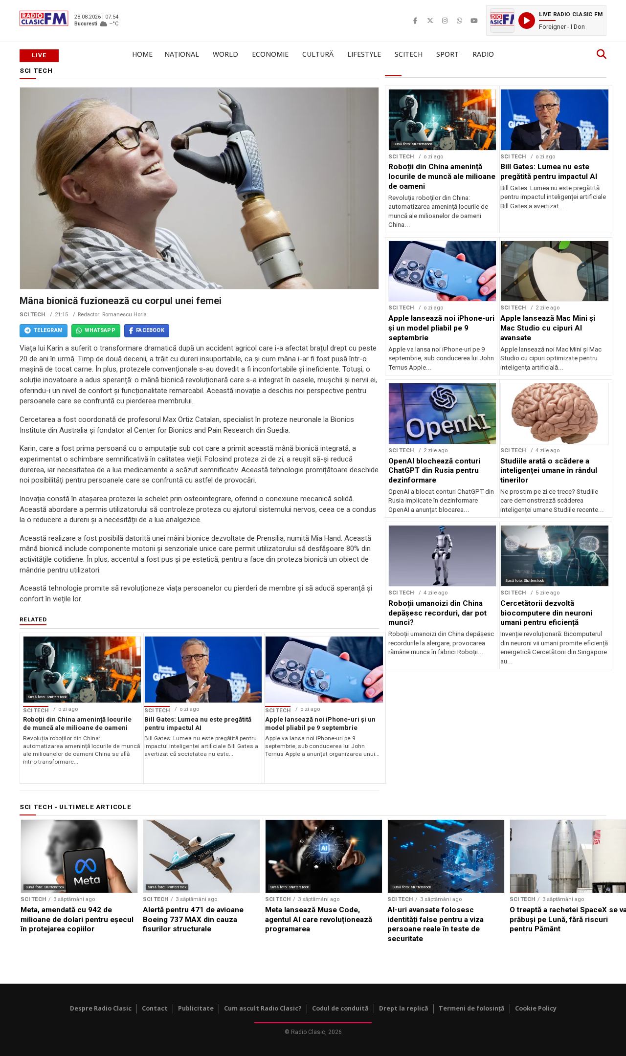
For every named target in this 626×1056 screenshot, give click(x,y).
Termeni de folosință (472, 1008)
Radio (483, 54)
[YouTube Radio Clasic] (474, 20)
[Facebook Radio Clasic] (415, 20)
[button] (546, 20)
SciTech (409, 54)
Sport (447, 54)
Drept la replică (403, 1008)
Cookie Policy (536, 1008)
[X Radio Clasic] (430, 20)
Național (181, 54)
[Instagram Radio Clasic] (444, 20)
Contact (155, 1008)
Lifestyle (364, 54)
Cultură (318, 54)
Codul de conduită (340, 1008)
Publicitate (196, 1008)
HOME (142, 54)
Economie (270, 54)
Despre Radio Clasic (101, 1008)
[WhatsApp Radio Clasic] (459, 20)
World (225, 54)
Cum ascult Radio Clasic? (263, 1008)
